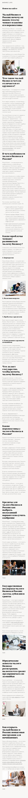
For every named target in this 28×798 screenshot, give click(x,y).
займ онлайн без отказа (17, 622)
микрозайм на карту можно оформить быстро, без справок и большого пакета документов (14, 762)
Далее (3, 577)
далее (3, 652)
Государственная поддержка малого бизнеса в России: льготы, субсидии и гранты (13, 591)
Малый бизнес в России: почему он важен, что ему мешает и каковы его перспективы (12, 19)
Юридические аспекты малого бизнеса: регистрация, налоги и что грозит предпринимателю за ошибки (14, 668)
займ (8, 532)
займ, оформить (16, 697)
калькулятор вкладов (7, 148)
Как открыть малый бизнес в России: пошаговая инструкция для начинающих (13, 732)
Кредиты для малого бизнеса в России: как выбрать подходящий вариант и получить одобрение (13, 510)
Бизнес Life (7, 2)
